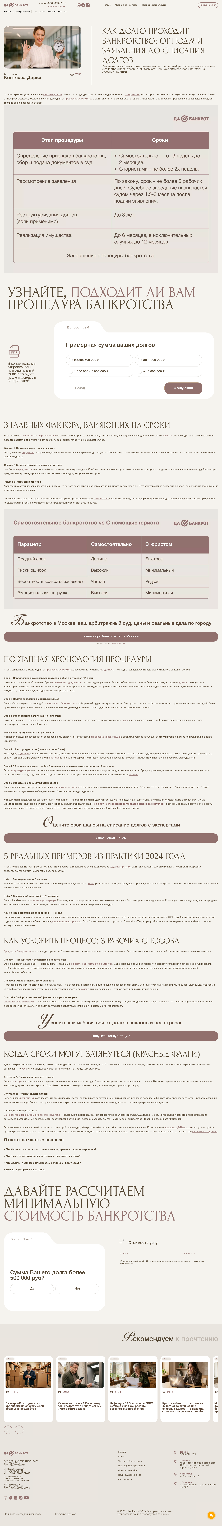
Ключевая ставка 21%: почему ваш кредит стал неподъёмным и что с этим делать (79, 1406)
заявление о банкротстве (61, 703)
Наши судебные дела (129, 1475)
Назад (80, 388)
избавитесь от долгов (204, 1132)
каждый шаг (107, 670)
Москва (42, 3)
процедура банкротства (78, 99)
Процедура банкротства (17, 951)
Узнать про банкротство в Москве (111, 636)
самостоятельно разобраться (39, 436)
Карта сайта (125, 1480)
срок (24, 1069)
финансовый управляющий (105, 737)
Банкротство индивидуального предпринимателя (32, 1115)
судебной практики (121, 867)
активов (133, 775)
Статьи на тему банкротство (49, 12)
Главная (122, 1452)
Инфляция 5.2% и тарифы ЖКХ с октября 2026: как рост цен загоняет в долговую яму (132, 1406)
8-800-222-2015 (56, 3)
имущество (28, 453)
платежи (54, 758)
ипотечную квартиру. (44, 900)
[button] (8, 1429)
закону (85, 989)
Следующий (183, 388)
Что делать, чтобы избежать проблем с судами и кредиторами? (43, 1163)
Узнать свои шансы (111, 838)
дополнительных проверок (66, 921)
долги (90, 884)
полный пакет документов (67, 682)
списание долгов (52, 95)
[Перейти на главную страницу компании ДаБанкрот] (16, 5)
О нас (121, 1457)
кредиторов (25, 469)
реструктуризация (20, 770)
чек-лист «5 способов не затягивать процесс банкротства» (128, 804)
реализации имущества (64, 787)
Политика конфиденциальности (22, 1514)
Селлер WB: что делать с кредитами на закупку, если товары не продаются (25, 1406)
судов (125, 720)
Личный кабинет (208, 5)
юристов (168, 436)
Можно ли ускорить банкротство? (25, 1170)
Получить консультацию (111, 1036)
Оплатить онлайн (127, 1470)
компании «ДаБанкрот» (178, 1127)
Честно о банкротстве (17, 12)
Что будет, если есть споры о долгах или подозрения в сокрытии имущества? (51, 1149)
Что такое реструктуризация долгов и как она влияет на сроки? (43, 1156)
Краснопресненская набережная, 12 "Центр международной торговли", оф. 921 (198, 1465)
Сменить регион (118, 643)
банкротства (101, 499)
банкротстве (132, 95)
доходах (184, 682)
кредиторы (23, 754)
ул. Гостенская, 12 (189, 1476)
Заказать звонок (56, 7)
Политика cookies (65, 1514)
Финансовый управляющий (19, 1002)
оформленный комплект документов (91, 964)
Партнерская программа (131, 1466)
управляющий (27, 1098)
